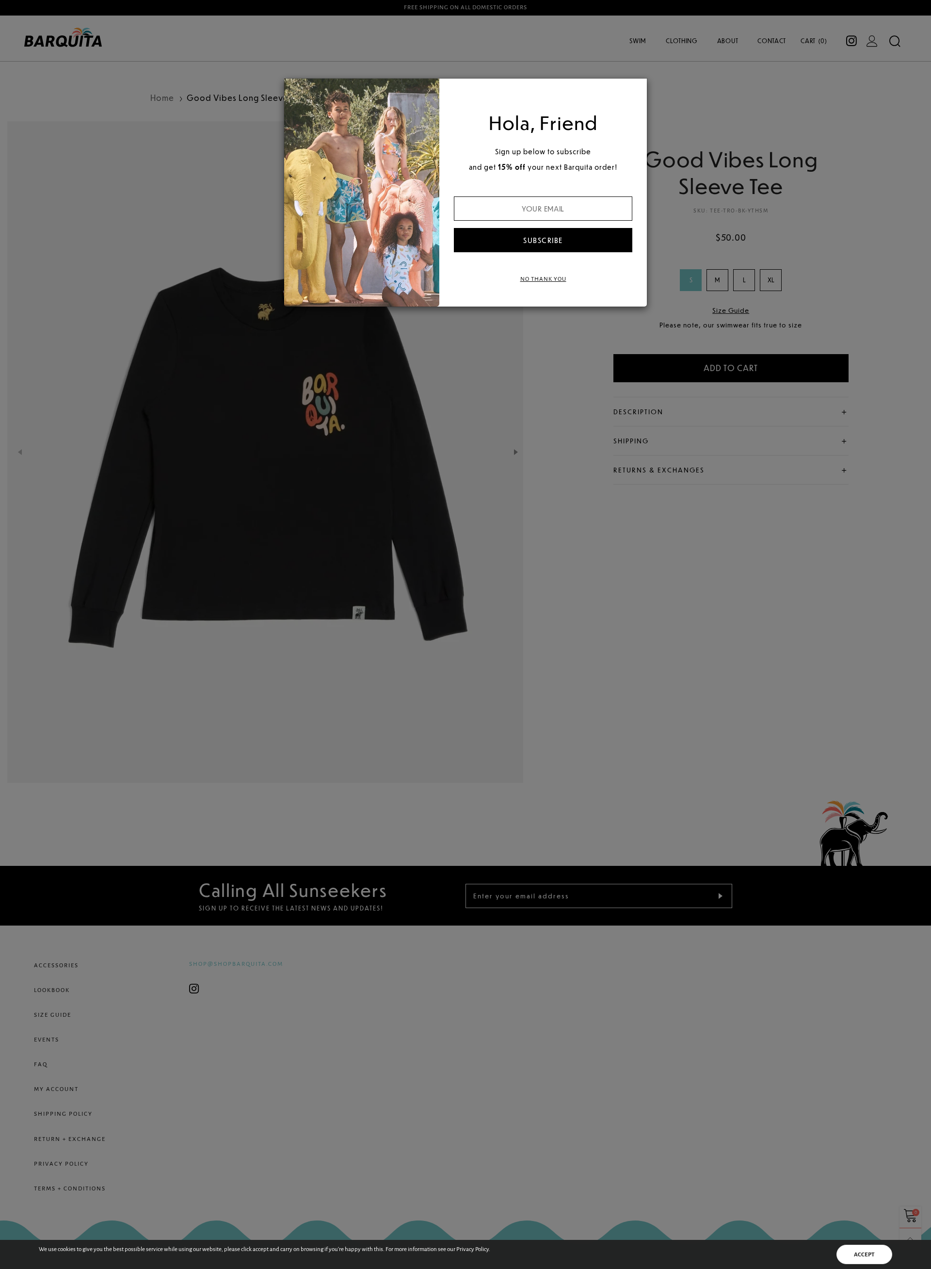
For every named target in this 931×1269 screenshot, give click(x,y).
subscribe (543, 240)
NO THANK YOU (543, 279)
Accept (864, 1255)
